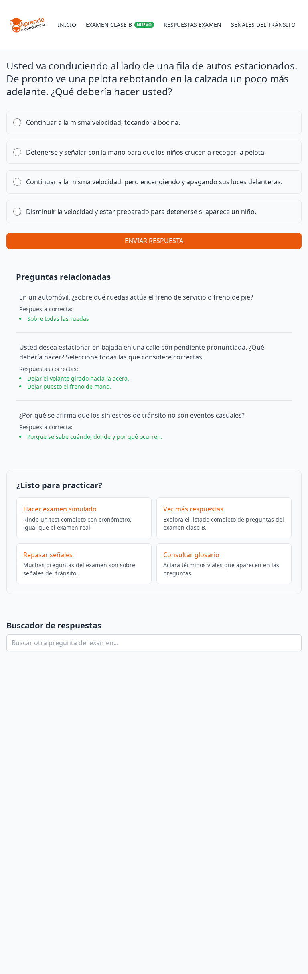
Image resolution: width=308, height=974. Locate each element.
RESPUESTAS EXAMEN (192, 25)
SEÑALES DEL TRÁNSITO (263, 25)
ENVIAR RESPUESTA (154, 240)
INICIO (67, 25)
